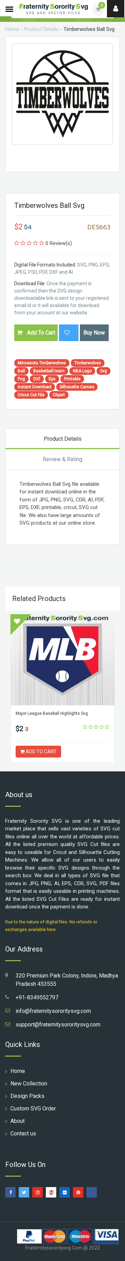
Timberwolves (87, 363)
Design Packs (27, 1096)
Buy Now (94, 332)
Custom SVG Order (33, 1108)
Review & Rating (62, 459)
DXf (36, 378)
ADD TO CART (41, 751)
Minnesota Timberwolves (42, 363)
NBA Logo (82, 371)
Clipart (59, 394)
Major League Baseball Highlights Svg (52, 713)
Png (21, 378)
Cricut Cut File (31, 394)
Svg (103, 371)
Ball (21, 371)
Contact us (23, 1133)
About (17, 1121)
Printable (72, 378)
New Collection (28, 1083)
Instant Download (34, 386)
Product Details (41, 29)
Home (12, 29)
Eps (52, 378)
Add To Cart (40, 332)
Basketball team (49, 371)
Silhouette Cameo (77, 386)
